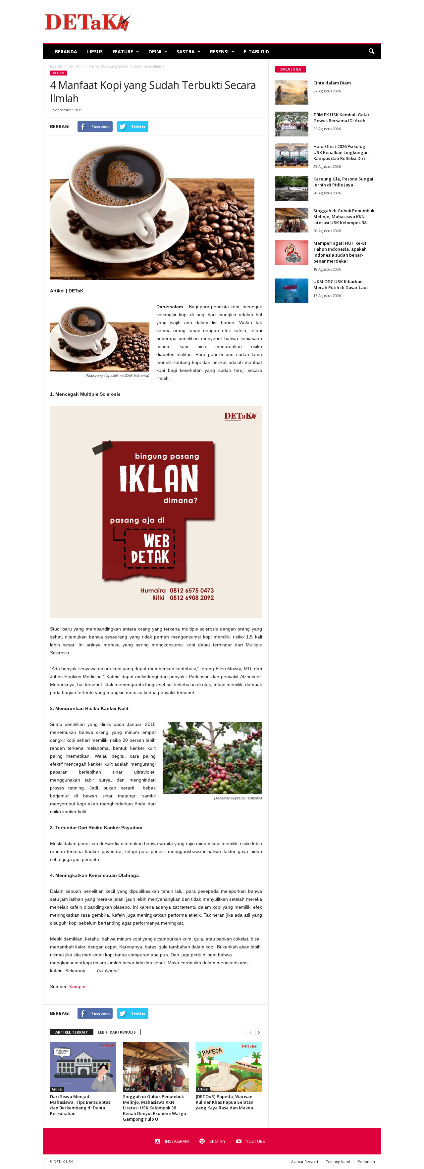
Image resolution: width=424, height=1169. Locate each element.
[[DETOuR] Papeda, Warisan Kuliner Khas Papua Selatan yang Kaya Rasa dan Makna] (229, 1067)
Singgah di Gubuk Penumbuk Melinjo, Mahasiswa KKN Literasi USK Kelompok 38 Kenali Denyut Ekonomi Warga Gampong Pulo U (154, 1107)
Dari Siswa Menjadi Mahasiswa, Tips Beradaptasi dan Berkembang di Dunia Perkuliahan (81, 1104)
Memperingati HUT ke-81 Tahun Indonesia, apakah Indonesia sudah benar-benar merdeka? (340, 252)
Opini (154, 51)
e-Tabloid (256, 51)
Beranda (66, 51)
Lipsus (95, 51)
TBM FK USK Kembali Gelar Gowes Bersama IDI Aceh (341, 118)
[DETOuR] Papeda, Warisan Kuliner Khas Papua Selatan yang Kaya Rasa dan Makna (224, 1102)
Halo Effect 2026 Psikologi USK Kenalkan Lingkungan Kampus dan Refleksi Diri (341, 152)
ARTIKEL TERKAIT (71, 1032)
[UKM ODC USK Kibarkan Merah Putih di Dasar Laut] (291, 291)
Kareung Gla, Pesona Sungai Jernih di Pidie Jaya (343, 182)
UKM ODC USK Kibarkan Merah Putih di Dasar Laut (340, 284)
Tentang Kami (338, 1161)
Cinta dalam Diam (332, 83)
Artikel (58, 73)
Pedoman (366, 1161)
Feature (123, 51)
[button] (371, 51)
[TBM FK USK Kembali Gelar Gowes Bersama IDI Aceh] (291, 124)
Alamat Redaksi (304, 1161)
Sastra (186, 51)
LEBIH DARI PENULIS (117, 1032)
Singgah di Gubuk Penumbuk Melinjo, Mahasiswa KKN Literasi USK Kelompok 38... (343, 217)
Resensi (219, 51)
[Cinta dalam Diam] (291, 92)
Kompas (77, 986)
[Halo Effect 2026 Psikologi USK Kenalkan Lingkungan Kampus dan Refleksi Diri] (291, 155)
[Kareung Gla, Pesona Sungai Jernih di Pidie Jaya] (291, 188)
